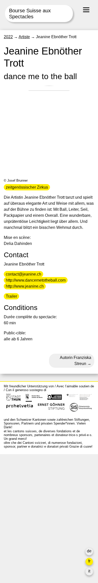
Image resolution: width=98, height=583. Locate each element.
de (89, 551)
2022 (8, 37)
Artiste (24, 37)
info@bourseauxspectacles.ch (31, 480)
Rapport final (15, 536)
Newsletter (13, 552)
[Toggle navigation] (86, 10)
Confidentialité (17, 542)
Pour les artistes (18, 524)
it (89, 571)
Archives (11, 518)
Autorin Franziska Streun (75, 360)
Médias (10, 530)
